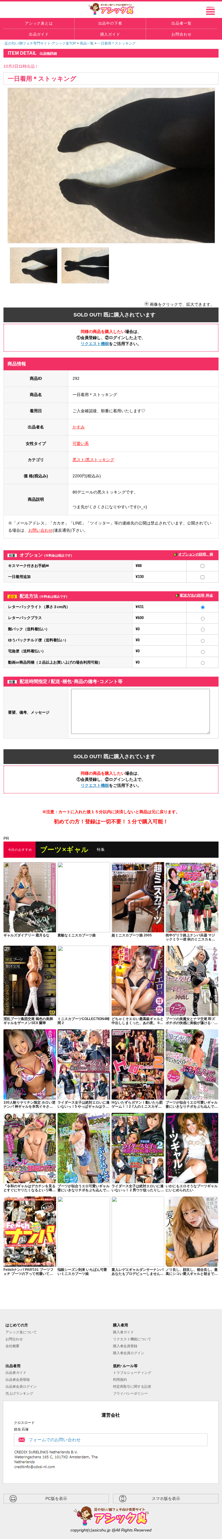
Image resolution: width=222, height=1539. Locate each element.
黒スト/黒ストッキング (93, 459)
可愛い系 (81, 443)
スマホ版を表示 (166, 1498)
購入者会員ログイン (128, 1353)
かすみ (79, 427)
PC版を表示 (56, 1498)
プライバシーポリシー (130, 1393)
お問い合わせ (40, 530)
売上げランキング (19, 1393)
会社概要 (12, 1346)
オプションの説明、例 (195, 554)
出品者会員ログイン (21, 1387)
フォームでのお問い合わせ (55, 1439)
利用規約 (120, 1380)
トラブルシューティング (132, 1373)
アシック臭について (21, 1332)
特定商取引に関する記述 (132, 1387)
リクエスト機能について (132, 1339)
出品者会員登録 (17, 1380)
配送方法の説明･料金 (196, 595)
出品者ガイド (15, 1373)
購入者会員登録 (125, 1346)
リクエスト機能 (95, 343)
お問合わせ (14, 1339)
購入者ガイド (123, 1332)
